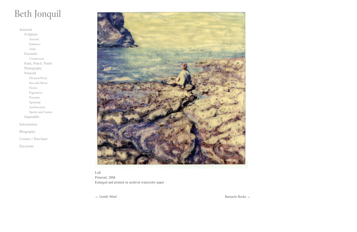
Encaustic (30, 54)
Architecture (37, 107)
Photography (33, 68)
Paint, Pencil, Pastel (38, 63)
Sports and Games (40, 112)
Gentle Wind (106, 197)
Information (28, 124)
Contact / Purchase (33, 139)
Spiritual (35, 102)
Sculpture (30, 34)
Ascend (34, 39)
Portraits (34, 97)
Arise (32, 49)
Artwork (25, 29)
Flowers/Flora (38, 78)
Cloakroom (36, 58)
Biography (27, 131)
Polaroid (30, 73)
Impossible (31, 117)
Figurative (36, 92)
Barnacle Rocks (237, 197)
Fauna (33, 88)
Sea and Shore (38, 83)
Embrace (35, 44)
